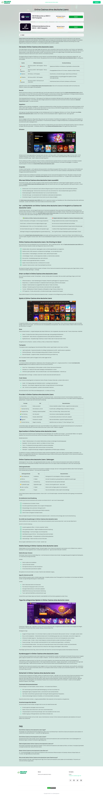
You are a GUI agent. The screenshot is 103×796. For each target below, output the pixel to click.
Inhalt (23, 35)
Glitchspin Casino (60, 16)
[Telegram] (70, 780)
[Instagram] (81, 780)
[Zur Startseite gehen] (6, 2)
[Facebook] (73, 780)
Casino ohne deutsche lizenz (51, 2)
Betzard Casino (61, 26)
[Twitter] (77, 780)
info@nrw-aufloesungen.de (75, 775)
